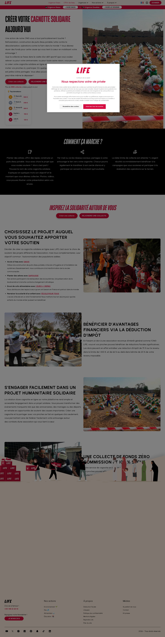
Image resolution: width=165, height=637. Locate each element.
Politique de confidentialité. (101, 100)
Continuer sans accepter (83, 78)
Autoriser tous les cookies (94, 106)
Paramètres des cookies (71, 106)
